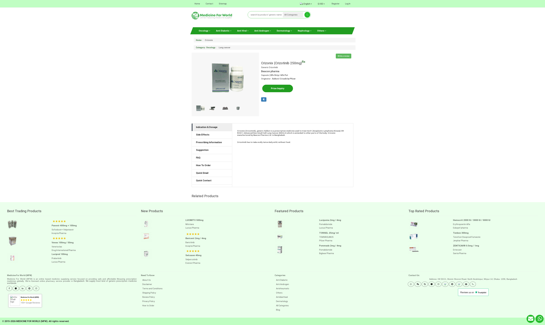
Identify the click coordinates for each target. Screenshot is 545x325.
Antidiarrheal (282, 297)
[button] (411, 284)
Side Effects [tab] (202, 134)
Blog (278, 310)
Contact (209, 4)
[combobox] (321, 3)
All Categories (282, 305)
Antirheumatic (282, 288)
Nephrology (304, 31)
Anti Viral (242, 31)
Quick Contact (203, 180)
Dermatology (284, 31)
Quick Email (202, 173)
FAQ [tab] (198, 157)
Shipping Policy (149, 293)
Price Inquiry (277, 88)
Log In (347, 4)
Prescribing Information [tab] (209, 142)
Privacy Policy (148, 301)
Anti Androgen (262, 31)
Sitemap (223, 4)
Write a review (343, 56)
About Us (146, 280)
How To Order (203, 165)
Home (197, 4)
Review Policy (148, 297)
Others (321, 31)
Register (335, 4)
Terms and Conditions (152, 288)
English (307, 4)
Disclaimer (147, 284)
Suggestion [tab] (202, 150)
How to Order (148, 305)
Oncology (204, 31)
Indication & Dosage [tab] (206, 127)
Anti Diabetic (223, 31)
